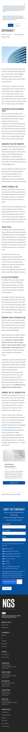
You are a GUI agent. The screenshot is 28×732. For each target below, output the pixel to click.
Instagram (4, 643)
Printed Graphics (6, 715)
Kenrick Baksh (16, 494)
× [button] (25, 3)
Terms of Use (5, 657)
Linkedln (4, 641)
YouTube (4, 635)
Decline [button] (17, 25)
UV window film (13, 297)
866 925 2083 (5, 625)
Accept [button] (10, 25)
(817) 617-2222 (5, 704)
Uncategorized (18, 34)
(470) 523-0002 (5, 686)
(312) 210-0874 (5, 668)
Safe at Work (5, 723)
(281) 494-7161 (5, 695)
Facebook (4, 646)
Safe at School (5, 726)
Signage (4, 718)
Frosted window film (18, 211)
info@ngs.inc (5, 627)
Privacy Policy (5, 654)
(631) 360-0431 (5, 677)
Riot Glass (4, 720)
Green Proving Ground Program (11, 262)
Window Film (6, 37)
